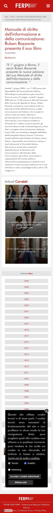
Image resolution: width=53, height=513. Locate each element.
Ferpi (6, 17)
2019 (26, 324)
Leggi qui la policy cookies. (24, 458)
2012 (26, 366)
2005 (26, 409)
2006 (26, 403)
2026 (26, 281)
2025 (26, 287)
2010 (26, 379)
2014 (26, 354)
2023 (26, 299)
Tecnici (14, 463)
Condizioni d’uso (25, 510)
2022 (26, 305)
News (12, 17)
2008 (26, 391)
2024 (26, 293)
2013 (26, 360)
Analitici (31, 463)
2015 (26, 348)
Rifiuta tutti (21, 482)
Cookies (7, 510)
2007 (26, 397)
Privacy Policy (40, 510)
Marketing (16, 469)
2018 (26, 330)
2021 (26, 311)
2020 (26, 317)
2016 (26, 342)
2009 (26, 385)
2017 (26, 336)
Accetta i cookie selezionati (24, 476)
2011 (26, 372)
